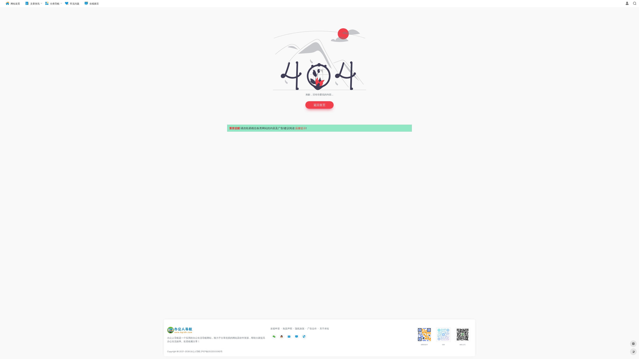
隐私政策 (299, 328)
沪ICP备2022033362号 (211, 351)
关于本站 (324, 328)
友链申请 (275, 328)
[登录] (627, 3)
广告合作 (312, 328)
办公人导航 (195, 351)
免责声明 (287, 328)
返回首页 (319, 105)
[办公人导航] (179, 331)
